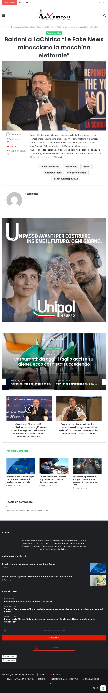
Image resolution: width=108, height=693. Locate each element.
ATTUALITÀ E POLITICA (24, 679)
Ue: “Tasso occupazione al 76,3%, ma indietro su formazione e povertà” (54, 361)
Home (15, 27)
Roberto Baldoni (77, 172)
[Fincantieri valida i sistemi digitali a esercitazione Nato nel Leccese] (54, 466)
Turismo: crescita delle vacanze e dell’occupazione (40, 2)
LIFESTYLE (73, 679)
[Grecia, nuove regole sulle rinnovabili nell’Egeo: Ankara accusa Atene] (98, 580)
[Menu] (3, 16)
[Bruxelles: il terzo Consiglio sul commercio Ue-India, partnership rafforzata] (20, 466)
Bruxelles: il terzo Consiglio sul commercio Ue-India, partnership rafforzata (20, 479)
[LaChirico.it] (54, 15)
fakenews (71, 166)
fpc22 (87, 166)
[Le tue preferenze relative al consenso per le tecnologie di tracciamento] (103, 688)
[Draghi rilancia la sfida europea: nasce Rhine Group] (98, 568)
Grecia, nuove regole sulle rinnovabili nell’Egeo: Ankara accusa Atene (37, 576)
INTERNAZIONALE (59, 679)
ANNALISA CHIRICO (91, 679)
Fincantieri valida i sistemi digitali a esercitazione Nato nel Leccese (53, 479)
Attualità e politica (27, 27)
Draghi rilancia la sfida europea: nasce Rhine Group (28, 564)
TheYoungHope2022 (66, 178)
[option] (54, 361)
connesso (21, 510)
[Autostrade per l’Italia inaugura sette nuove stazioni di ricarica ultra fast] (87, 466)
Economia (54, 348)
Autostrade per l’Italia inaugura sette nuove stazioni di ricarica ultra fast (85, 480)
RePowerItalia (54, 172)
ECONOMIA (41, 679)
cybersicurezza (50, 166)
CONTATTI (54, 683)
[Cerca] (104, 16)
